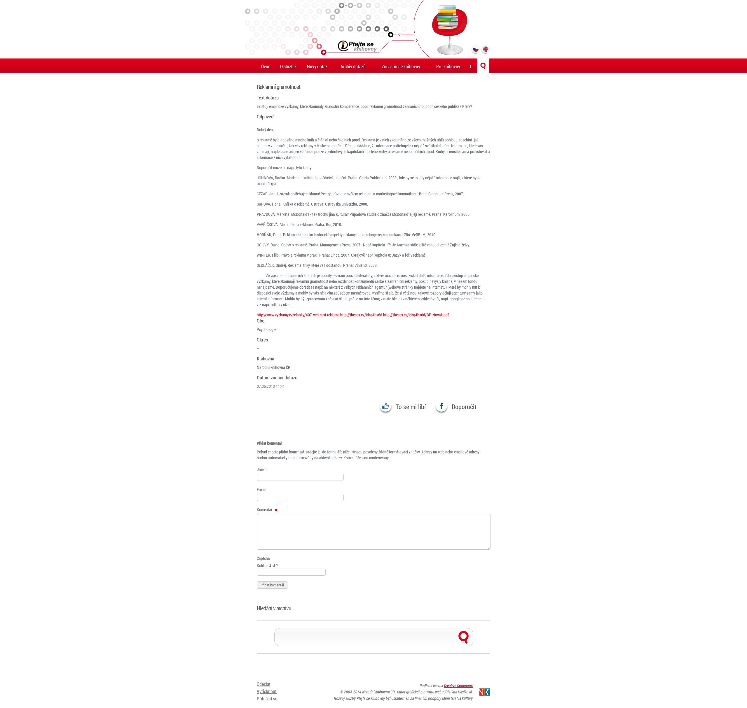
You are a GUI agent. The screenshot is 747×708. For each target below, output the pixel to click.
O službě (288, 66)
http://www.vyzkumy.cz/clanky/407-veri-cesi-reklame (298, 315)
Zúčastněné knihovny (401, 66)
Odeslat (263, 684)
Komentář (265, 509)
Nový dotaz (317, 66)
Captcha (263, 558)
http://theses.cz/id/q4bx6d (361, 315)
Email (261, 489)
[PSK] (373, 29)
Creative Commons (458, 685)
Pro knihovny (448, 66)
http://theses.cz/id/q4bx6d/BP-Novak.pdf (416, 315)
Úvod (265, 66)
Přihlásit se (267, 698)
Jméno (262, 469)
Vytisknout (267, 691)
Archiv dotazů (353, 66)
